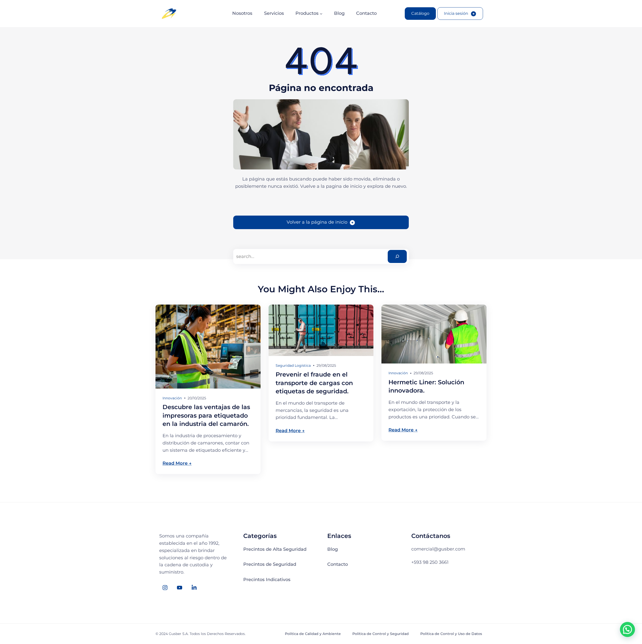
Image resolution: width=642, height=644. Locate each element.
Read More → (177, 463)
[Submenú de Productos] (321, 13)
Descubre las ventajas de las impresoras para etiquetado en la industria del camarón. (206, 415)
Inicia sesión (456, 13)
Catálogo (420, 13)
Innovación (172, 398)
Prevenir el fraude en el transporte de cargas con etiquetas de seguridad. (314, 383)
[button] (627, 629)
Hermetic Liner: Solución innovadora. (426, 386)
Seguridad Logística (293, 365)
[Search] (397, 256)
